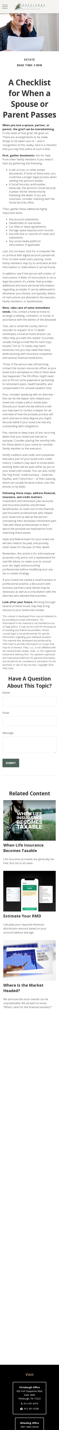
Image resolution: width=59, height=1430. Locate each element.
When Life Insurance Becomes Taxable (23, 847)
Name (6, 692)
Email (5, 713)
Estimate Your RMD (22, 916)
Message (8, 733)
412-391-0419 (30, 1403)
